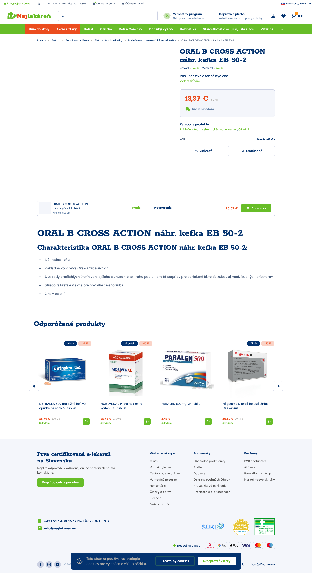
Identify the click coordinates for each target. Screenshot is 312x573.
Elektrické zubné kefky (108, 40)
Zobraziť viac (190, 81)
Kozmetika (188, 29)
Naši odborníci (160, 504)
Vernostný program (164, 479)
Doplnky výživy (161, 29)
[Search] (63, 16)
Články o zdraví (160, 492)
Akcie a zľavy (66, 29)
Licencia (155, 498)
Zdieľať (206, 151)
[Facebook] (40, 564)
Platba (198, 467)
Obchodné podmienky (209, 461)
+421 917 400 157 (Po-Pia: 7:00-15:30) (76, 521)
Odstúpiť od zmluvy (263, 564)
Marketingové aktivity (259, 479)
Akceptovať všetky (217, 561)
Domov (41, 40)
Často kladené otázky (165, 473)
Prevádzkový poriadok (210, 486)
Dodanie (199, 473)
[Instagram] (49, 564)
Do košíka (258, 208)
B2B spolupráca (255, 461)
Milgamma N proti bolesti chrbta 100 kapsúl (245, 406)
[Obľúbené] (283, 16)
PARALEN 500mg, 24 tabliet (181, 404)
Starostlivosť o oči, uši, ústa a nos (228, 29)
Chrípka (106, 29)
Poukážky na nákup (257, 473)
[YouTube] (57, 564)
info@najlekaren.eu (60, 528)
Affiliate (249, 467)
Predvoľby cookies (175, 561)
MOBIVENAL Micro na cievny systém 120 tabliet (121, 406)
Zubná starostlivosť (78, 40)
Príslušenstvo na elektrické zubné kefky (152, 40)
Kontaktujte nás (160, 467)
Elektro (56, 40)
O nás (154, 461)
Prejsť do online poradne (60, 482)
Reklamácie (158, 486)
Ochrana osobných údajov (212, 479)
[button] (86, 421)
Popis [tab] (136, 207)
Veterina (267, 29)
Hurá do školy (39, 29)
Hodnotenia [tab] (163, 207)
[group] (64, 383)
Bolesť (88, 29)
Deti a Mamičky (130, 29)
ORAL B (194, 67)
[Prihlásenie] (273, 16)
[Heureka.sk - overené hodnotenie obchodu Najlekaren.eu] (241, 527)
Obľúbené (254, 151)
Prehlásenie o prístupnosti (212, 492)
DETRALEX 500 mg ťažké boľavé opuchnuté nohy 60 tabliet (62, 406)
